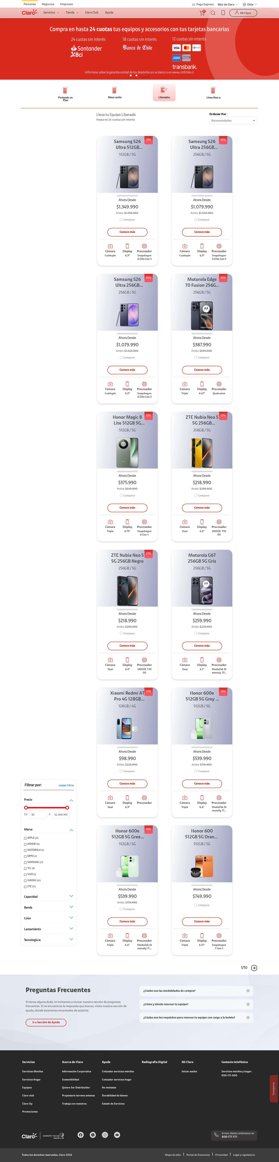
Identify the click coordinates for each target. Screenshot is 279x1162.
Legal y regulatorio (244, 1155)
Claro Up (27, 1104)
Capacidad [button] (31, 896)
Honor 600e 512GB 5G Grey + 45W (202, 696)
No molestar (109, 1088)
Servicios (49, 12)
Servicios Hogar (31, 1080)
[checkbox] (48, 838)
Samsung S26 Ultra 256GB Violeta (127, 283)
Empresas (66, 4)
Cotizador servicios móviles (118, 1071)
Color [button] (27, 918)
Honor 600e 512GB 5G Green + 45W (127, 834)
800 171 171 (229, 1136)
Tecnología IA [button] (32, 940)
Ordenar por (217, 114)
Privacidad (221, 1155)
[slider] (26, 807)
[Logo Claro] (29, 12)
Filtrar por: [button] (33, 785)
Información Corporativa (76, 1071)
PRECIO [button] (28, 799)
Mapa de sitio (173, 1155)
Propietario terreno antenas (78, 1095)
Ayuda (109, 12)
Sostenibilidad (70, 1080)
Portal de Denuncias (198, 1155)
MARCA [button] (28, 829)
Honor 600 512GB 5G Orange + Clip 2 (202, 834)
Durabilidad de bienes (115, 1095)
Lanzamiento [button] (32, 929)
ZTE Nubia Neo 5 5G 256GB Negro (127, 558)
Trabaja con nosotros (74, 1104)
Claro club (28, 1095)
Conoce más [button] (127, 232)
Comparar (129, 220)
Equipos (27, 1088)
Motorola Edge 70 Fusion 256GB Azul (202, 283)
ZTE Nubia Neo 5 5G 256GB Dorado (202, 420)
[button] (201, 13)
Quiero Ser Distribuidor (76, 1088)
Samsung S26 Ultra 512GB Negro (127, 145)
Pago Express (205, 4)
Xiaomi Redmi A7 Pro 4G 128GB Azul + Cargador (127, 696)
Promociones (30, 1112)
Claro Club (91, 12)
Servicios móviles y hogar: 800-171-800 (236, 1073)
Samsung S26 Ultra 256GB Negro (201, 145)
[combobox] (233, 121)
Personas (30, 4)
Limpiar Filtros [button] (66, 785)
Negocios (48, 4)
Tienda (70, 12)
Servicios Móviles (32, 1071)
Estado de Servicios (113, 1104)
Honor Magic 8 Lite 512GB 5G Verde (127, 420)
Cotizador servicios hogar (117, 1080)
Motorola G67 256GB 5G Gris (202, 558)
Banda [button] (28, 907)
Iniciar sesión (189, 1071)
